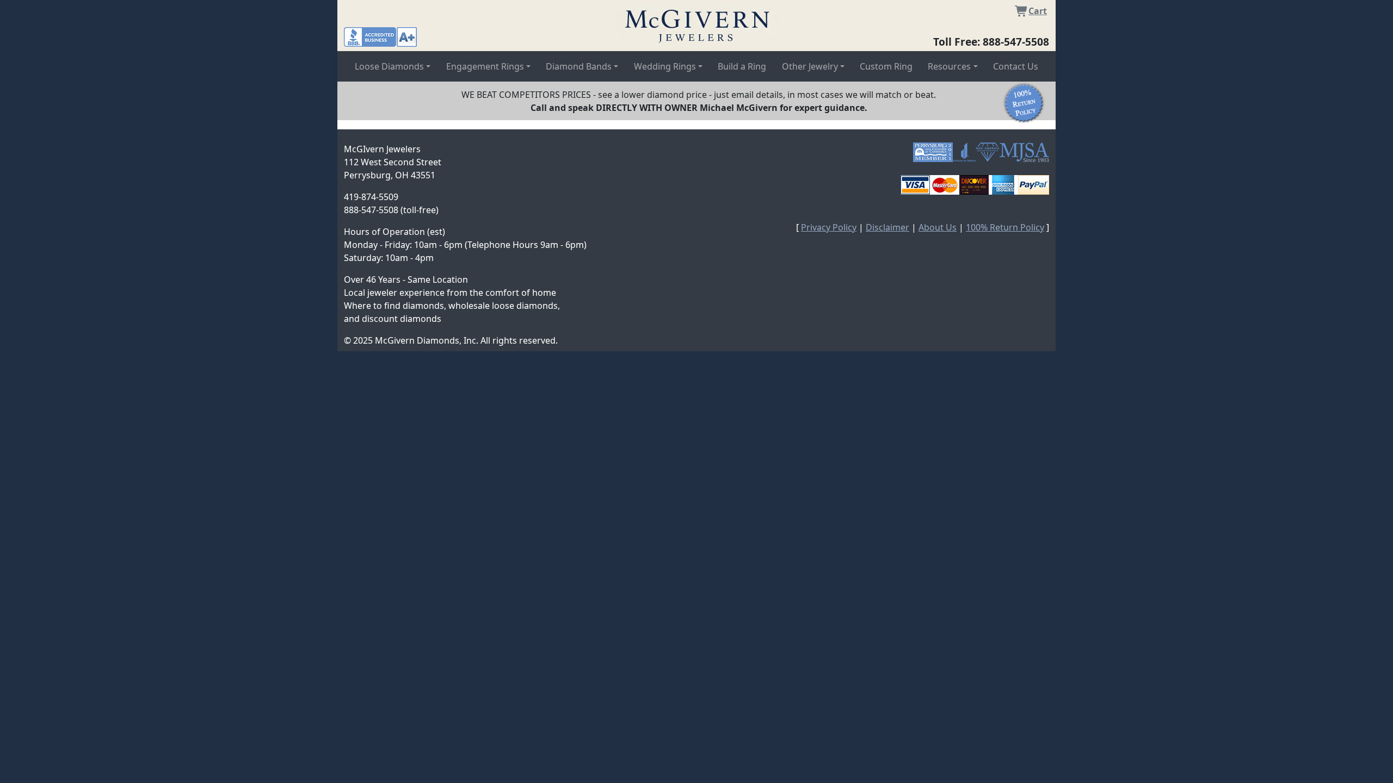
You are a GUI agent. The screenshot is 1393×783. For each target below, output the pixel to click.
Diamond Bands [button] (579, 66)
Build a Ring (742, 66)
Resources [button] (949, 66)
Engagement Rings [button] (485, 66)
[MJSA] (1024, 152)
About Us (938, 227)
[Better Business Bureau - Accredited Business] (380, 36)
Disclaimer (887, 227)
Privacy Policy (828, 227)
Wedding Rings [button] (665, 66)
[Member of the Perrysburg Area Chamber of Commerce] (933, 152)
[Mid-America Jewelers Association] (988, 152)
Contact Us (1015, 66)
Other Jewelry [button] (810, 66)
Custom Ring (886, 66)
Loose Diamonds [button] (389, 66)
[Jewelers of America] (964, 152)
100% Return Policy (1005, 227)
